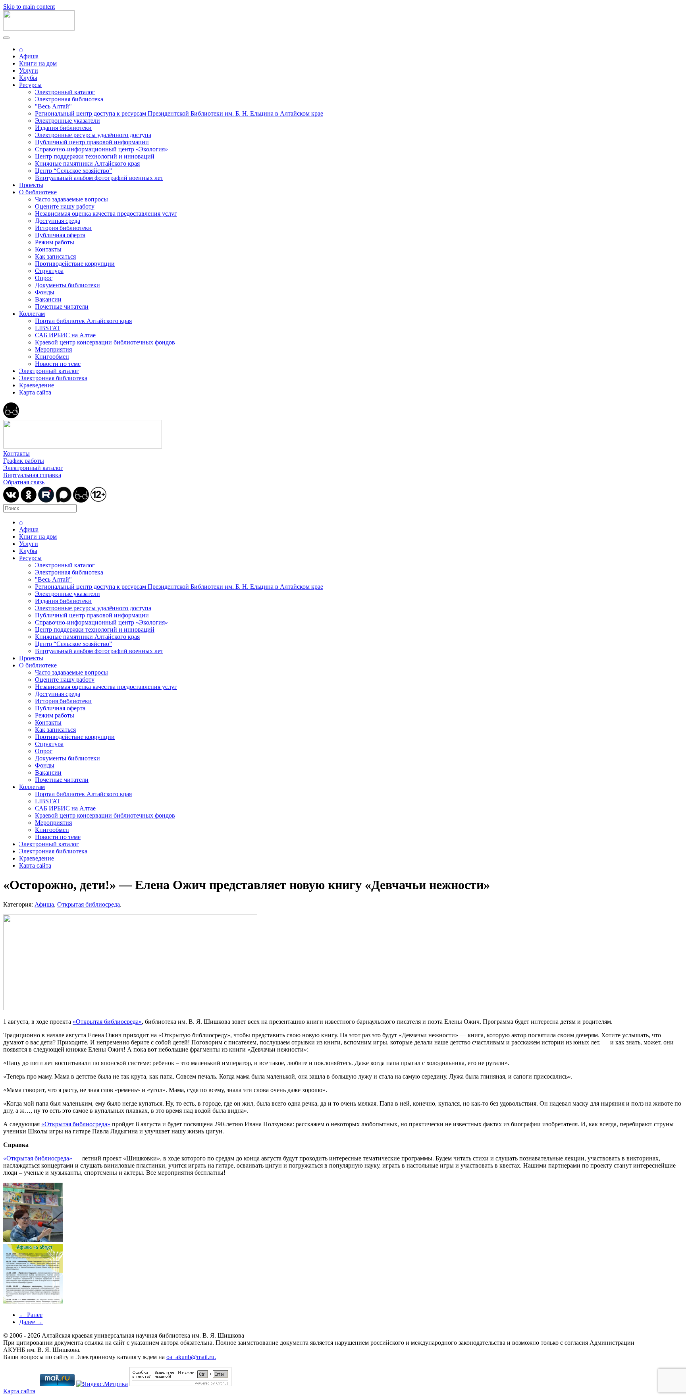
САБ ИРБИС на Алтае (65, 335)
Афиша (29, 56)
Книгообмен (52, 356)
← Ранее (30, 1314)
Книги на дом (38, 63)
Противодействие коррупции (75, 263)
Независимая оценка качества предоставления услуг (106, 213)
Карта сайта (35, 392)
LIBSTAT (47, 328)
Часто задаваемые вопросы (71, 199)
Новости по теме (58, 363)
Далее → (31, 1322)
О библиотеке (38, 192)
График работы (23, 460)
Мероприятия (53, 349)
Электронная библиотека (69, 99)
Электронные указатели (67, 120)
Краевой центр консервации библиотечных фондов (105, 342)
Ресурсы (30, 84)
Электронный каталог (65, 92)
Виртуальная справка (32, 475)
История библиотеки (63, 227)
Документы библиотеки (67, 285)
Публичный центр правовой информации (92, 142)
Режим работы (54, 242)
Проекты (31, 185)
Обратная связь (23, 482)
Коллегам (32, 313)
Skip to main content (29, 6)
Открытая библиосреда (88, 904)
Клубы (28, 77)
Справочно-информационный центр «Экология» (101, 149)
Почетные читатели (62, 306)
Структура (49, 270)
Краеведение (36, 385)
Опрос (43, 278)
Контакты (48, 249)
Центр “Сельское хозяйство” (73, 170)
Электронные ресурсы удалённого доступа (93, 134)
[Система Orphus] (180, 1384)
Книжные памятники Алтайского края (87, 163)
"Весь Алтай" (53, 106)
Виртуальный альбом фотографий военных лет (99, 177)
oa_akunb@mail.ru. (191, 1357)
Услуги (28, 70)
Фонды (44, 292)
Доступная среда (57, 220)
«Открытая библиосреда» (107, 1021)
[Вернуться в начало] (39, 28)
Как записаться (55, 256)
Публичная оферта (60, 235)
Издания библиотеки (63, 127)
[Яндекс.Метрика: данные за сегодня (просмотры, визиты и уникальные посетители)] (102, 1384)
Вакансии (48, 299)
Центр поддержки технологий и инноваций (94, 156)
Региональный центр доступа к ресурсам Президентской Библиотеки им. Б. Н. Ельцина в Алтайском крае (179, 113)
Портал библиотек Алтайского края (83, 320)
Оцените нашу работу (64, 206)
